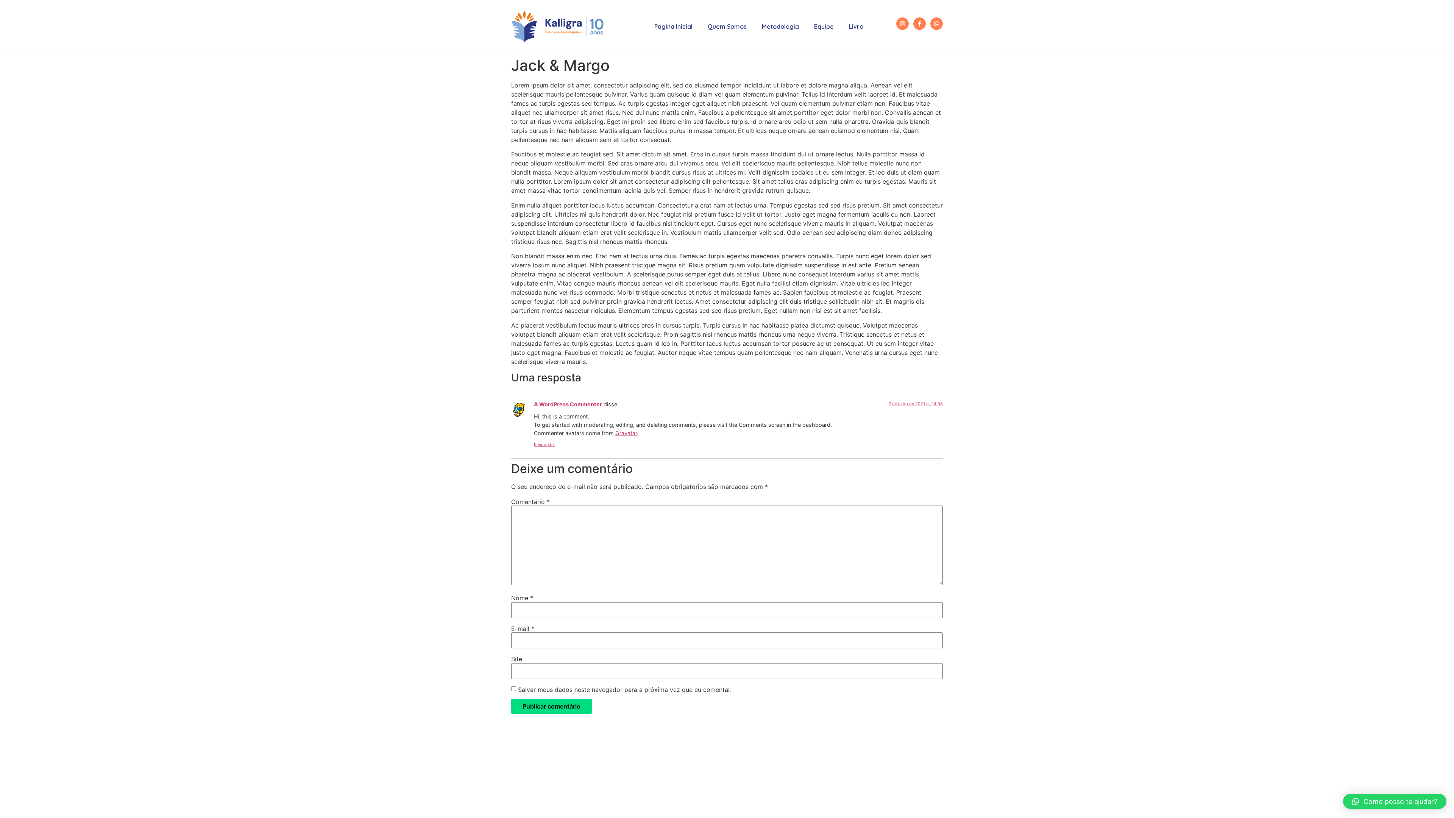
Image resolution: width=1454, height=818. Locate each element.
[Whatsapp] (936, 23)
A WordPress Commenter (568, 404)
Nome (522, 598)
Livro (856, 26)
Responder (544, 444)
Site (516, 659)
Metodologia (780, 26)
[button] (1394, 801)
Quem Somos (727, 26)
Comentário (530, 502)
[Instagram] (902, 23)
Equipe (824, 26)
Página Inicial (673, 26)
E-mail (522, 629)
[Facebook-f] (919, 23)
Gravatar (626, 433)
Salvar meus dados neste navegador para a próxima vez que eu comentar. (625, 690)
